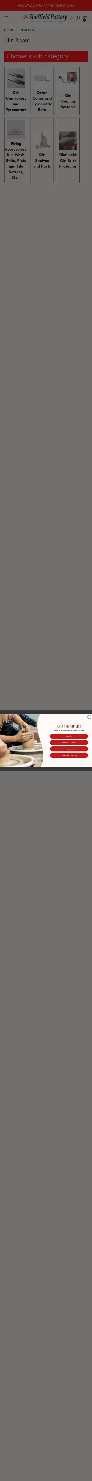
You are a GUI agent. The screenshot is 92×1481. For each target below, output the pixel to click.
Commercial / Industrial (69, 755)
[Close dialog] (89, 717)
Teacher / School (69, 742)
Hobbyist (69, 736)
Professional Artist (69, 749)
